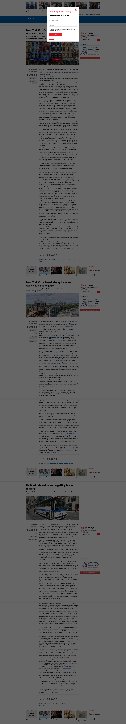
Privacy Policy (51, 38)
